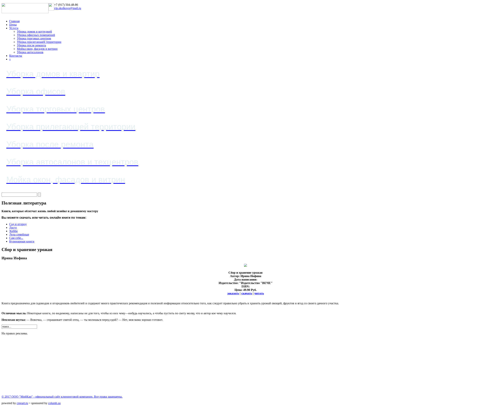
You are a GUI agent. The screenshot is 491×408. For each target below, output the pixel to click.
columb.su (54, 403)
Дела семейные (19, 234)
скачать (246, 293)
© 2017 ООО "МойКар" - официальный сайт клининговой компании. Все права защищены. (62, 396)
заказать (233, 293)
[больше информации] (245, 265)
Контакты (15, 55)
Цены (13, 24)
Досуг (13, 227)
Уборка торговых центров (34, 38)
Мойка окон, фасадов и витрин (37, 48)
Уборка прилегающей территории (39, 42)
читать (259, 293)
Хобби (13, 231)
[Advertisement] (117, 365)
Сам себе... (16, 238)
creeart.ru (22, 403)
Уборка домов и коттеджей (34, 31)
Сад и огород (17, 224)
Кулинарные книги (21, 241)
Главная (14, 21)
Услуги (13, 28)
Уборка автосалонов (30, 52)
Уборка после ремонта (31, 45)
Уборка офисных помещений (36, 35)
